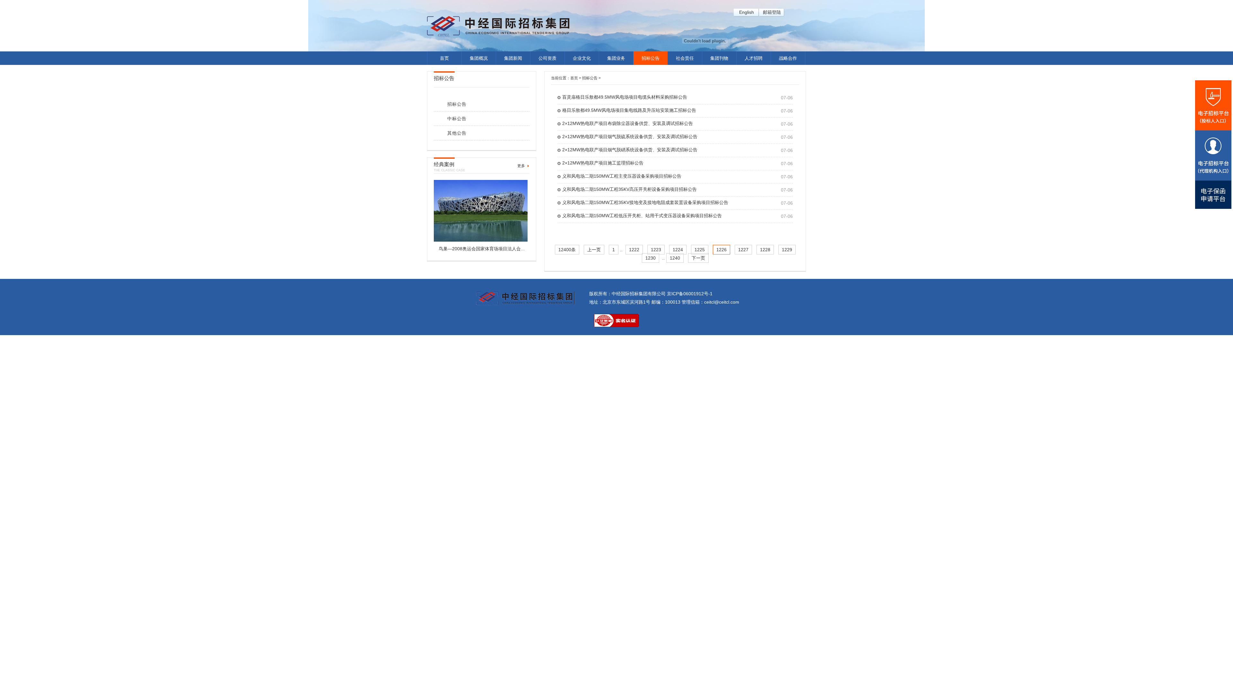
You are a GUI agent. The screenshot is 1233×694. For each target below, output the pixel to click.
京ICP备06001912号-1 (690, 293)
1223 (656, 249)
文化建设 (582, 83)
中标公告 (651, 83)
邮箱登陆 (772, 12)
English (746, 12)
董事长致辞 (479, 83)
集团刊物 (719, 58)
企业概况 (479, 71)
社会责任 (685, 58)
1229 (787, 249)
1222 (634, 249)
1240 (675, 258)
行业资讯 (513, 83)
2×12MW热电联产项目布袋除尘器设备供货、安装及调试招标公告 (627, 123)
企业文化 (582, 58)
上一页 (594, 249)
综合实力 (479, 146)
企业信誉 (479, 158)
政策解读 (513, 96)
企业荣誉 (479, 133)
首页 (444, 58)
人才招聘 (754, 58)
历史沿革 (479, 96)
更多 (521, 166)
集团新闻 (513, 58)
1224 (678, 249)
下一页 (698, 258)
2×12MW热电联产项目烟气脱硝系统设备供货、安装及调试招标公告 (629, 149)
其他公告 (651, 96)
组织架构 (479, 121)
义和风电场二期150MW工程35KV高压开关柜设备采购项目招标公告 (629, 189)
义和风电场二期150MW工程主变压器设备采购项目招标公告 (621, 176)
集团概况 (479, 58)
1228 (765, 249)
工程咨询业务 (616, 83)
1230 (650, 258)
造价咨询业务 (616, 96)
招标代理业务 (616, 71)
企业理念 (479, 108)
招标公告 (651, 58)
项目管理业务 (616, 108)
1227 (743, 249)
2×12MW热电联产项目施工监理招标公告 (602, 162)
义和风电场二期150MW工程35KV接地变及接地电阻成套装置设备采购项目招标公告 (645, 202)
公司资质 (547, 58)
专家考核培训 (513, 108)
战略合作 (788, 58)
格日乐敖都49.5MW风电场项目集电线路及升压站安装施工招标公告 (629, 110)
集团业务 (616, 58)
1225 (700, 249)
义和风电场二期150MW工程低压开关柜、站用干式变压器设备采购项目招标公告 (642, 215)
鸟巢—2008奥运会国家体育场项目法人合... (482, 248)
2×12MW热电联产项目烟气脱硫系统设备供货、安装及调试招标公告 (629, 136)
